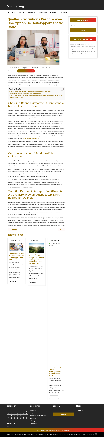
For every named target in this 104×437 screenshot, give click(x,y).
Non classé (33, 418)
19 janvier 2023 (55, 240)
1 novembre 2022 (15, 240)
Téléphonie (64, 12)
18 (11, 417)
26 (14, 419)
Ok (96, 434)
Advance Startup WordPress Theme (46, 431)
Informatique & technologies (37, 12)
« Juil (8, 426)
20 (17, 417)
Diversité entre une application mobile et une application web (16, 256)
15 (23, 415)
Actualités (11, 12)
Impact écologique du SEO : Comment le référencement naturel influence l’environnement (36, 259)
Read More (12, 281)
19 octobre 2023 (14, 68)
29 (23, 419)
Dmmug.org (15, 6)
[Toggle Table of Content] (61, 89)
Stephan (25, 68)
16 (26, 415)
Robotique (53, 12)
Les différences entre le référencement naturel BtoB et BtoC (55, 371)
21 (20, 417)
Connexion (79, 410)
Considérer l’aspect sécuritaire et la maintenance (25, 93)
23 (26, 417)
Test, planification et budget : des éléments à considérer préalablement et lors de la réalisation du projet (36, 96)
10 (8, 415)
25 (11, 419)
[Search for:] (83, 26)
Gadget (21, 12)
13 (17, 415)
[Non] (102, 434)
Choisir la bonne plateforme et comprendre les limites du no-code (30, 91)
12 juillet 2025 (34, 240)
